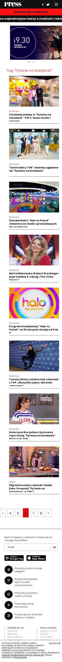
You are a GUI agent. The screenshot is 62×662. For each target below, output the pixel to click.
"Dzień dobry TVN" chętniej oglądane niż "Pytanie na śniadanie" (34, 169)
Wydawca (13, 633)
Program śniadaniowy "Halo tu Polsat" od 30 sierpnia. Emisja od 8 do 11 (33, 330)
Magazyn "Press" (48, 630)
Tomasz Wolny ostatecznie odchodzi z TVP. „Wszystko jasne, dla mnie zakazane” (34, 383)
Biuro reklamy (15, 637)
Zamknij (54, 643)
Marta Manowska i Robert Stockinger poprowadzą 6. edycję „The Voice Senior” (34, 277)
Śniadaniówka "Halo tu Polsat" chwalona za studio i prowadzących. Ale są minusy (33, 224)
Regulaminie (20, 657)
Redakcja (13, 630)
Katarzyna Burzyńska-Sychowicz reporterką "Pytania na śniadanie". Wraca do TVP (32, 435)
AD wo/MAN (46, 637)
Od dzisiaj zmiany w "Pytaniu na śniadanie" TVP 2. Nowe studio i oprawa (30, 118)
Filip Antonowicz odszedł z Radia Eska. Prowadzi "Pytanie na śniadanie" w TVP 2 (30, 488)
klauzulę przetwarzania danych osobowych (23, 655)
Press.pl (44, 633)
